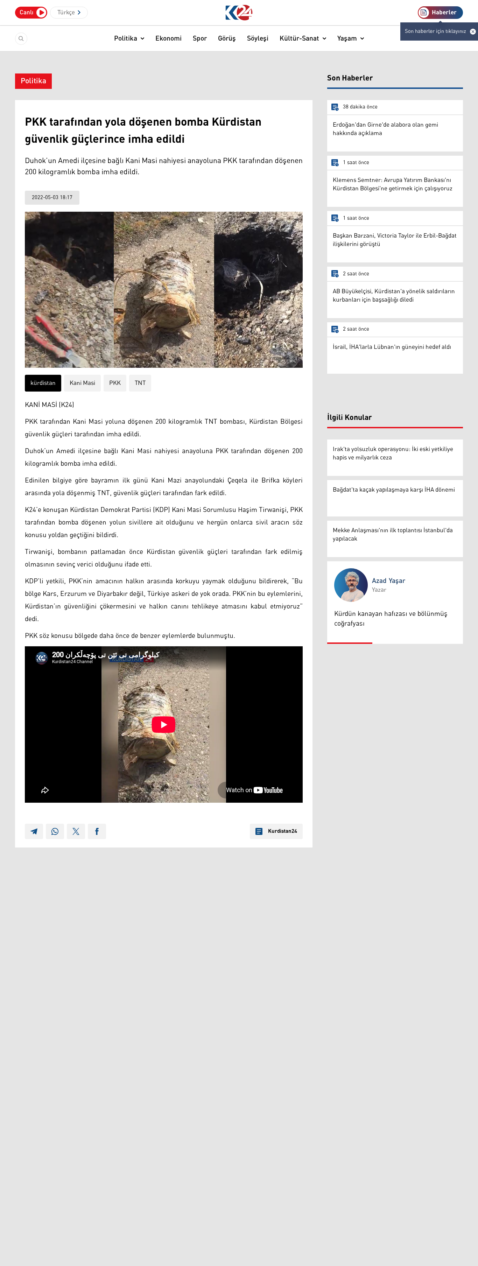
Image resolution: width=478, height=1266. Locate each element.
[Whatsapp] (55, 831)
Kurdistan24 (282, 831)
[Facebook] (97, 831)
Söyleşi (257, 38)
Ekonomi (168, 38)
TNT (140, 383)
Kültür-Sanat (299, 38)
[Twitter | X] (76, 831)
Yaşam (347, 38)
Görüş (227, 38)
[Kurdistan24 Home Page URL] (239, 13)
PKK (115, 383)
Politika (125, 38)
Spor (200, 38)
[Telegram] (34, 831)
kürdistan (43, 383)
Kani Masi (82, 383)
